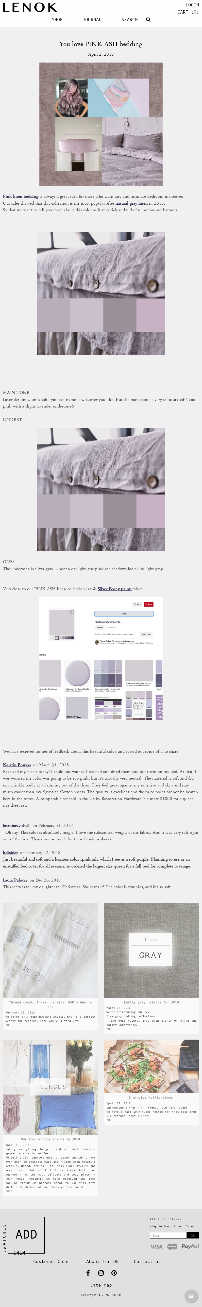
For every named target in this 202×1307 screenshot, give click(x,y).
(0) (188, 12)
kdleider (10, 852)
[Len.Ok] (30, 7)
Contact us (147, 1261)
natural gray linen (132, 203)
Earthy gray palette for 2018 (151, 1002)
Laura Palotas (15, 880)
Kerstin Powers (17, 765)
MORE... (11, 1025)
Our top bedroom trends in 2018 (50, 1139)
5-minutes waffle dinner (151, 1097)
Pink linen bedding (20, 196)
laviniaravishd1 (16, 825)
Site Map (101, 1285)
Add (26, 1234)
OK (193, 1235)
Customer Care (50, 1261)
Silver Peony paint (115, 588)
